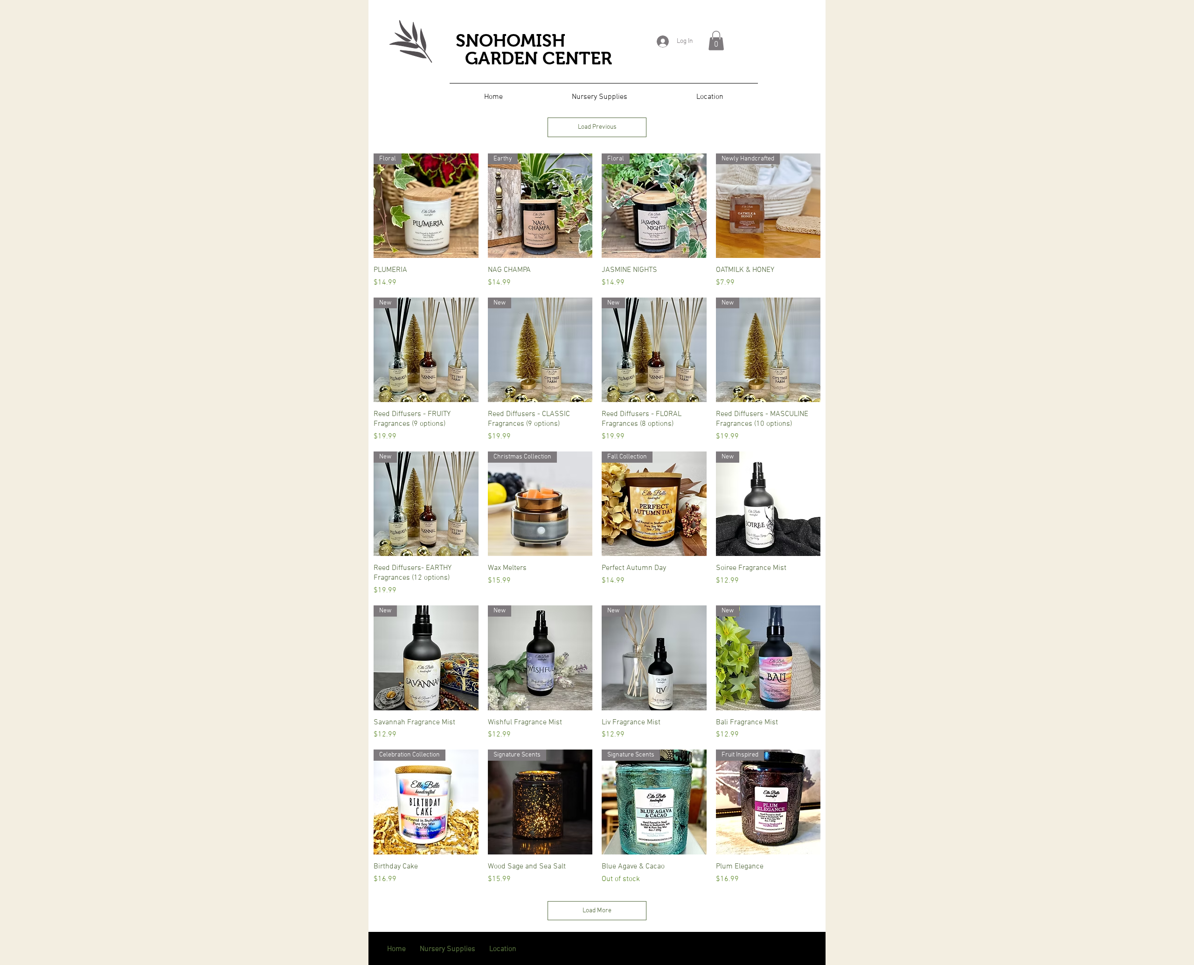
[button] (716, 40)
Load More (597, 911)
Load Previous (597, 127)
